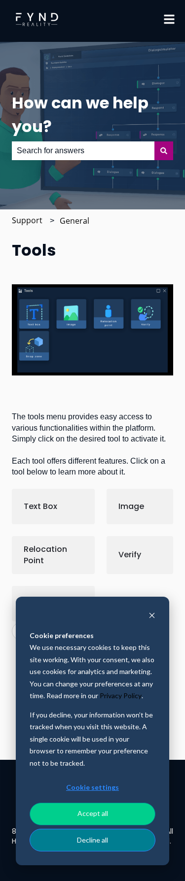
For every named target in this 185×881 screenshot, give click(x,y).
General (74, 220)
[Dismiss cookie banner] (151, 616)
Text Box (40, 506)
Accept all (92, 813)
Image (131, 506)
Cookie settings (92, 787)
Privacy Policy (121, 695)
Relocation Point (45, 554)
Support (27, 220)
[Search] (163, 150)
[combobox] (83, 150)
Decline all (92, 840)
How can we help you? (80, 114)
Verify (129, 554)
